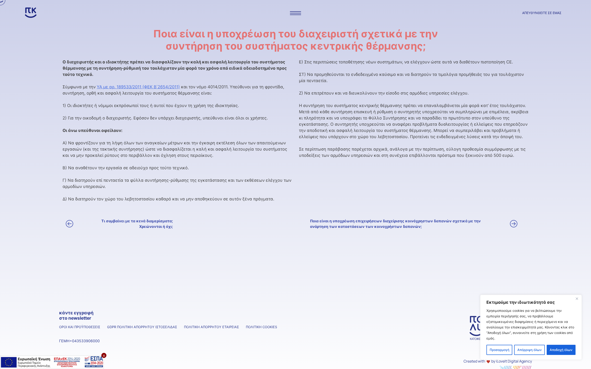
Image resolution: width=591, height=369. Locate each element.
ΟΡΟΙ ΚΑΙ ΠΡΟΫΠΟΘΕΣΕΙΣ (79, 327)
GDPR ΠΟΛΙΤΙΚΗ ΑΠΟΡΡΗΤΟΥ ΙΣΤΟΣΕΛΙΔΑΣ (142, 327)
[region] (531, 327)
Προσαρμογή (499, 350)
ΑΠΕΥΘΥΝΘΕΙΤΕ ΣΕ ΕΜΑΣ (541, 13)
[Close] (577, 298)
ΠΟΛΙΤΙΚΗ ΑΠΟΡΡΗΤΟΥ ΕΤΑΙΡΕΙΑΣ (211, 327)
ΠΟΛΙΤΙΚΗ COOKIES (261, 327)
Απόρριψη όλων (529, 350)
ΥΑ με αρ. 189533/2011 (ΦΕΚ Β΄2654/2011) (138, 86)
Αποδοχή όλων (561, 350)
